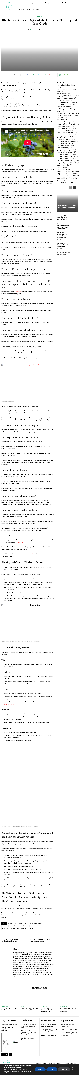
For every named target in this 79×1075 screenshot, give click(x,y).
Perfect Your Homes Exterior (69, 1029)
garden (4, 926)
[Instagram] (6, 1054)
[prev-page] (70, 187)
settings (6, 1073)
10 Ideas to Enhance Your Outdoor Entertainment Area (28, 1026)
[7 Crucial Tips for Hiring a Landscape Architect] (67, 197)
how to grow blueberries (10, 928)
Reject (52, 1069)
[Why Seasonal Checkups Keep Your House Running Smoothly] (74, 245)
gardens (33, 926)
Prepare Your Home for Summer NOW (67, 1025)
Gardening (39, 16)
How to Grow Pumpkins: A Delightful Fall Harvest (11, 940)
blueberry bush (23, 923)
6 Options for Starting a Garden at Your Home (63, 254)
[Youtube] (10, 1054)
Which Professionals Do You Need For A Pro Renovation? (40, 940)
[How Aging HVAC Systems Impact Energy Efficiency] (74, 217)
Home (22, 1006)
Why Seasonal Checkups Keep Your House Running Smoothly (63, 245)
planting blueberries (27, 928)
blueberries (12, 923)
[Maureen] (6, 962)
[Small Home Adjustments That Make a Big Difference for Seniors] (74, 235)
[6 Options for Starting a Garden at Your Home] (74, 254)
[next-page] (74, 187)
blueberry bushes (36, 923)
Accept (40, 1069)
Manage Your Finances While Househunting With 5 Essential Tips (29, 1038)
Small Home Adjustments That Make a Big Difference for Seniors (62, 236)
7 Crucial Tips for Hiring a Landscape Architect (67, 207)
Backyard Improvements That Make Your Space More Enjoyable (63, 226)
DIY (45, 923)
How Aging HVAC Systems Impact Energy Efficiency (62, 217)
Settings (64, 1069)
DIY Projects (45, 1006)
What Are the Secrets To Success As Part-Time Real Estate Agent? (28, 1032)
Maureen (33, 30)
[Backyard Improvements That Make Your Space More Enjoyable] (74, 226)
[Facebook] (3, 1054)
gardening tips (23, 926)
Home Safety (64, 1006)
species (18, 291)
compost (30, 554)
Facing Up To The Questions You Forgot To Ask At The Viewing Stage (69, 1034)
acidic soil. (20, 542)
